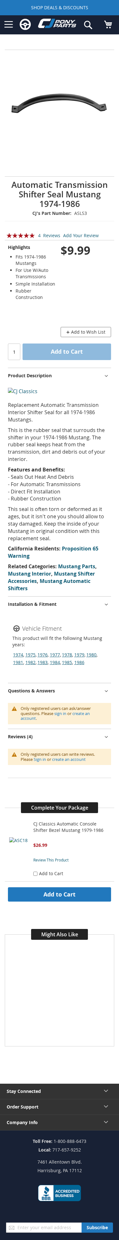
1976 (42, 655)
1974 (18, 655)
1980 (91, 655)
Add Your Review (81, 235)
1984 (55, 662)
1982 (30, 662)
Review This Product (51, 859)
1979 (79, 655)
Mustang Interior (29, 573)
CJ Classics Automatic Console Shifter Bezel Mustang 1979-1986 (68, 827)
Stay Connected (24, 1091)
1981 (18, 662)
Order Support (22, 1107)
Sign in (40, 759)
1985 (67, 662)
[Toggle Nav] (9, 24)
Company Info (22, 1122)
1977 (55, 655)
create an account (69, 759)
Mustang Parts (76, 566)
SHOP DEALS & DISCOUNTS (59, 7)
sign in (60, 713)
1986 (79, 662)
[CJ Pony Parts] (57, 24)
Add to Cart (59, 894)
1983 (42, 662)
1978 (67, 655)
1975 (30, 655)
